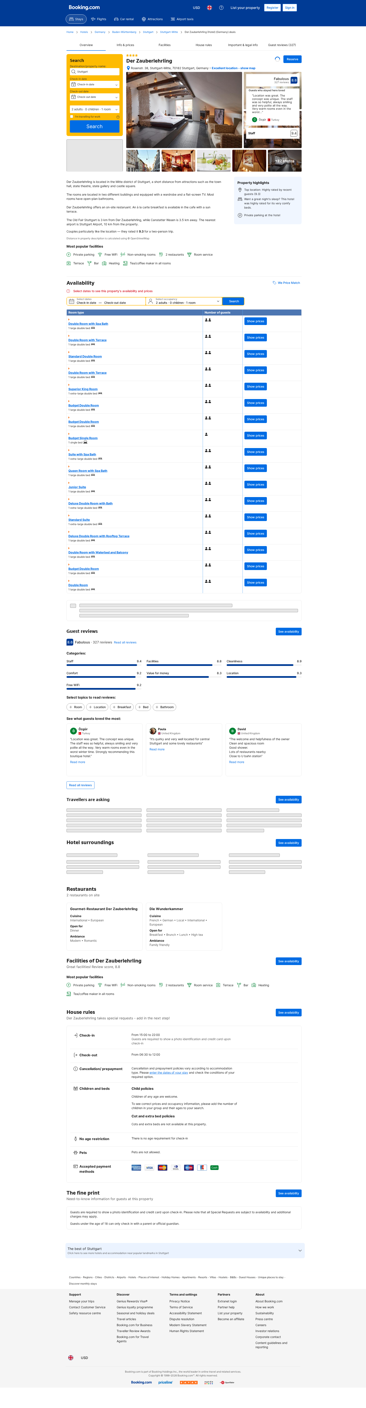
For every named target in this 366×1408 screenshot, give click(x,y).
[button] (94, 109)
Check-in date (78, 78)
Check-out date (79, 91)
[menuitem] (76, 19)
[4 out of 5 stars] (132, 55)
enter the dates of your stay (169, 1249)
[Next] (296, 110)
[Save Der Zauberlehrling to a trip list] (277, 59)
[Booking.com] (84, 7)
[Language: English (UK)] (209, 8)
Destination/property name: (88, 66)
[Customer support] (221, 8)
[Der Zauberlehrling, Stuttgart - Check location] (128, 68)
